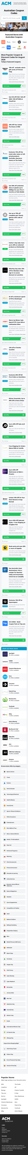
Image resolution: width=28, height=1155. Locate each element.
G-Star (16, 1093)
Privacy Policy (5, 1140)
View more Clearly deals (15, 229)
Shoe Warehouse (19, 1096)
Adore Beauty (18, 1111)
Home (3, 1127)
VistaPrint (4, 1087)
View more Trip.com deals (15, 635)
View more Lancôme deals (15, 283)
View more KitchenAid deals (15, 255)
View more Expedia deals (15, 554)
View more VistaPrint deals (15, 109)
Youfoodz (17, 1108)
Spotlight (3, 1099)
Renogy (3, 1090)
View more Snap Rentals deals (16, 510)
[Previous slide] (2, 27)
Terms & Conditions (6, 1138)
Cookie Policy (5, 1141)
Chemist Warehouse (6, 1102)
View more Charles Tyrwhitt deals (17, 359)
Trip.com (3, 1093)
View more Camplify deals (15, 586)
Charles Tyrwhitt (19, 1090)
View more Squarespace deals (16, 608)
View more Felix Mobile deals (16, 200)
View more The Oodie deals (15, 170)
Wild (2, 1084)
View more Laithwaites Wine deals (17, 334)
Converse (4, 1105)
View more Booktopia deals (15, 307)
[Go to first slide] (25, 27)
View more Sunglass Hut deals (16, 532)
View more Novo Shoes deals (16, 410)
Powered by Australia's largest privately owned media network (20, 3)
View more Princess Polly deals (16, 81)
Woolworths (4, 1108)
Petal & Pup (18, 1105)
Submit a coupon (6, 1130)
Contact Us (4, 1132)
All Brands (4, 1129)
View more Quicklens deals (15, 385)
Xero (16, 1102)
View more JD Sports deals (15, 432)
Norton (3, 1096)
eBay (2, 1111)
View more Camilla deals (15, 456)
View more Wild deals (14, 136)
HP (15, 1087)
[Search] (24, 18)
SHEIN (16, 1099)
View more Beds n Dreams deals (17, 484)
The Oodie (17, 1084)
